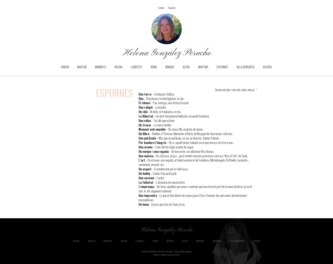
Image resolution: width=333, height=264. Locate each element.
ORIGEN (65, 67)
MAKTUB (82, 67)
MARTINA (203, 67)
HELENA (118, 67)
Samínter (176, 254)
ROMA (154, 67)
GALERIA (267, 67)
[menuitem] (161, 7)
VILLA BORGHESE (245, 67)
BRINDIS (169, 67)
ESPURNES (222, 67)
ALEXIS (186, 67)
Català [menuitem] (161, 8)
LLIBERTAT (136, 67)
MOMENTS (100, 67)
